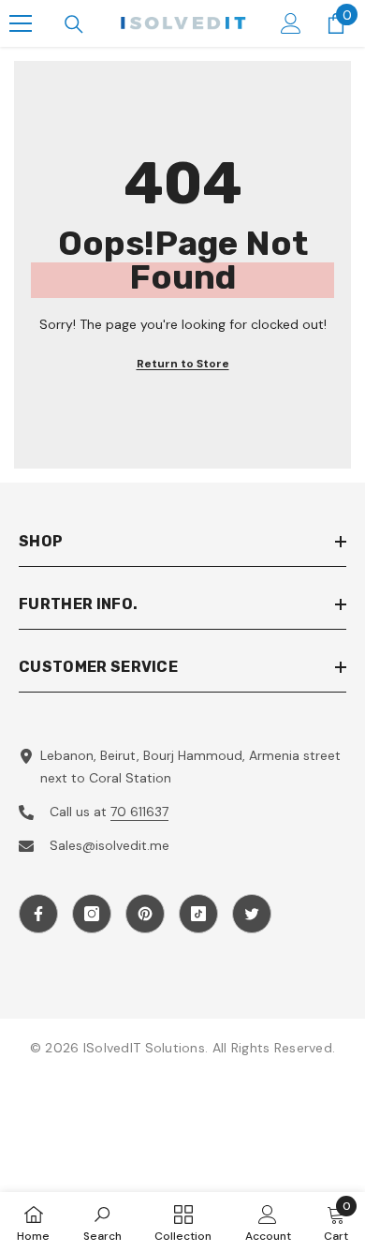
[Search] (74, 24)
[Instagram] (91, 913)
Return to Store (183, 363)
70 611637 (139, 811)
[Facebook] (38, 913)
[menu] (20, 23)
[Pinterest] (145, 913)
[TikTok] (198, 913)
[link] (102, 1222)
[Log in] (291, 23)
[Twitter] (251, 913)
